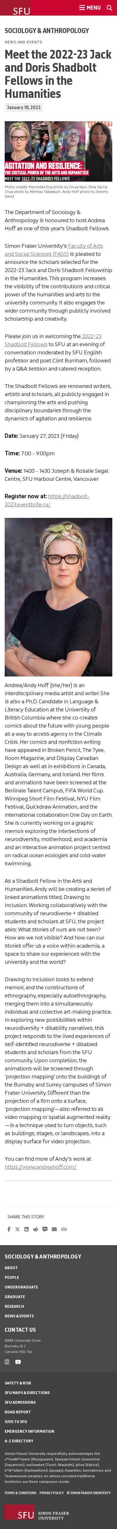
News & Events (19, 1316)
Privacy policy (52, 1493)
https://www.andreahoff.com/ (40, 1166)
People (12, 1277)
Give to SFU (16, 1421)
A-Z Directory (19, 1441)
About (11, 1267)
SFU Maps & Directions (27, 1392)
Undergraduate (21, 1287)
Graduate (15, 1296)
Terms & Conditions (21, 1493)
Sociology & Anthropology (47, 30)
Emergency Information (29, 1431)
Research (14, 1306)
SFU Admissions (20, 1402)
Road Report (18, 1412)
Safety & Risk (18, 1383)
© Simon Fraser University (88, 1493)
